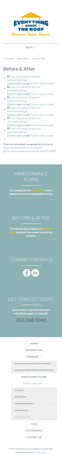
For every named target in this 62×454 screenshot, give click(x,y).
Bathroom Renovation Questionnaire (34, 370)
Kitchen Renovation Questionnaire (32, 363)
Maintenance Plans (34, 376)
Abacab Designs (40, 452)
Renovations (34, 350)
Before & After (22, 417)
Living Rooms (21, 410)
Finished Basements (24, 403)
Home (34, 343)
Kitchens (19, 390)
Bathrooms (21, 397)
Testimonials (34, 430)
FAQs (34, 423)
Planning (33, 356)
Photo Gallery (32, 383)
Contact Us (34, 437)
